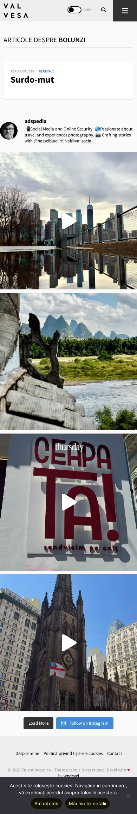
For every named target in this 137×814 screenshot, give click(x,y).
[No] (128, 795)
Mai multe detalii (87, 803)
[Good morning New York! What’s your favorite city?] (68, 642)
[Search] (103, 10)
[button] (125, 10)
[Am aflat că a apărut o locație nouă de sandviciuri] (68, 502)
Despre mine (27, 753)
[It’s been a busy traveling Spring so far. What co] (68, 220)
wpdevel (71, 776)
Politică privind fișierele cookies (73, 753)
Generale (46, 71)
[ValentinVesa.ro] (16, 11)
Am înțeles (46, 803)
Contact (114, 753)
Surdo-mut (32, 79)
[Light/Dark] (74, 9)
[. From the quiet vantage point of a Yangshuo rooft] (68, 361)
